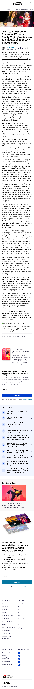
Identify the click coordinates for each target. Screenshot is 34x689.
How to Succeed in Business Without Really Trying (20, 351)
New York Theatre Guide (8, 654)
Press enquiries (7, 621)
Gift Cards (21, 628)
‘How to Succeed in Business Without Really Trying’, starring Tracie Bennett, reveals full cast (13, 505)
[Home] (17, 3)
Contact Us (5, 618)
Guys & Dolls (22, 52)
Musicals (21, 604)
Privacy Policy (27, 399)
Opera (20, 613)
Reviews (9, 9)
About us (5, 609)
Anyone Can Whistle (22, 99)
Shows (20, 610)
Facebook (23, 653)
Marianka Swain (10, 47)
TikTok (22, 659)
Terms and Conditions (9, 627)
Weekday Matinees (24, 622)
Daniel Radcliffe (15, 89)
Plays (19, 607)
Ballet (19, 616)
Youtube (23, 665)
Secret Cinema (7, 664)
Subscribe (17, 395)
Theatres (20, 625)
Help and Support (7, 615)
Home (3, 9)
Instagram (23, 656)
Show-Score (6, 661)
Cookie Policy (6, 633)
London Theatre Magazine (7, 605)
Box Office (5, 658)
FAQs (4, 612)
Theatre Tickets (23, 619)
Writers (4, 624)
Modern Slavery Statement (7, 638)
